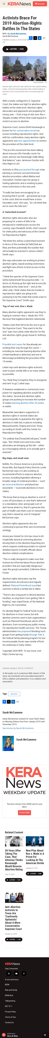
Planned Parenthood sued (24, 585)
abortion (14, 694)
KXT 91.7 (8, 1006)
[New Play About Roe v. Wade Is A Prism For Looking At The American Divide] (35, 841)
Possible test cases (12, 344)
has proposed (24, 631)
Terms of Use (10, 1017)
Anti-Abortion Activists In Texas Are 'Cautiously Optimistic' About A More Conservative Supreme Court (13, 918)
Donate (40, 4)
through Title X (36, 634)
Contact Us (9, 1023)
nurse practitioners (14, 484)
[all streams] (45, 1035)
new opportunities (27, 140)
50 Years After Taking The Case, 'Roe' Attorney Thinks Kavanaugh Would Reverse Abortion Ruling (14, 860)
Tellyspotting (10, 1001)
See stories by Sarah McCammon (18, 728)
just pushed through (29, 169)
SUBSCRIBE (24, 812)
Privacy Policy (10, 1012)
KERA (7, 985)
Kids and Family (11, 990)
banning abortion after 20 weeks (28, 403)
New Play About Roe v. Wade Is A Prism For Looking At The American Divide (35, 857)
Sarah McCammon (18, 33)
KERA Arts (9, 995)
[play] (3, 1035)
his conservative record (25, 130)
